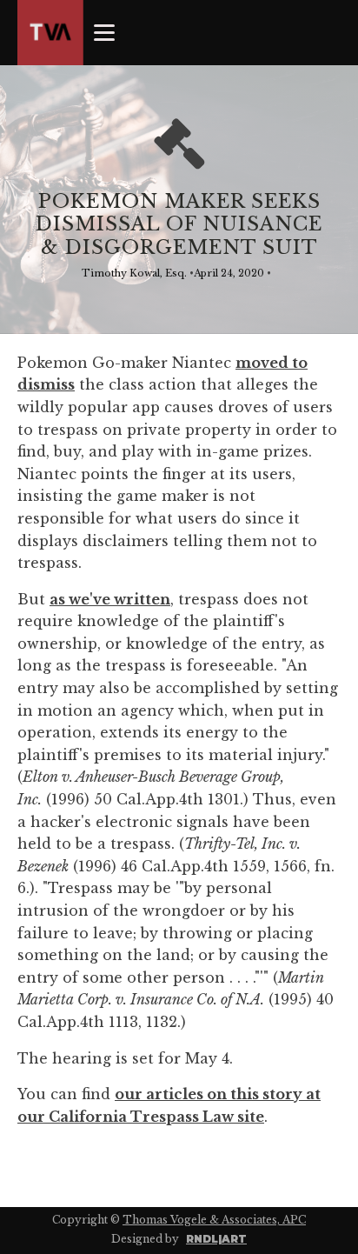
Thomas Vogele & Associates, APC (214, 1219)
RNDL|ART (216, 1238)
